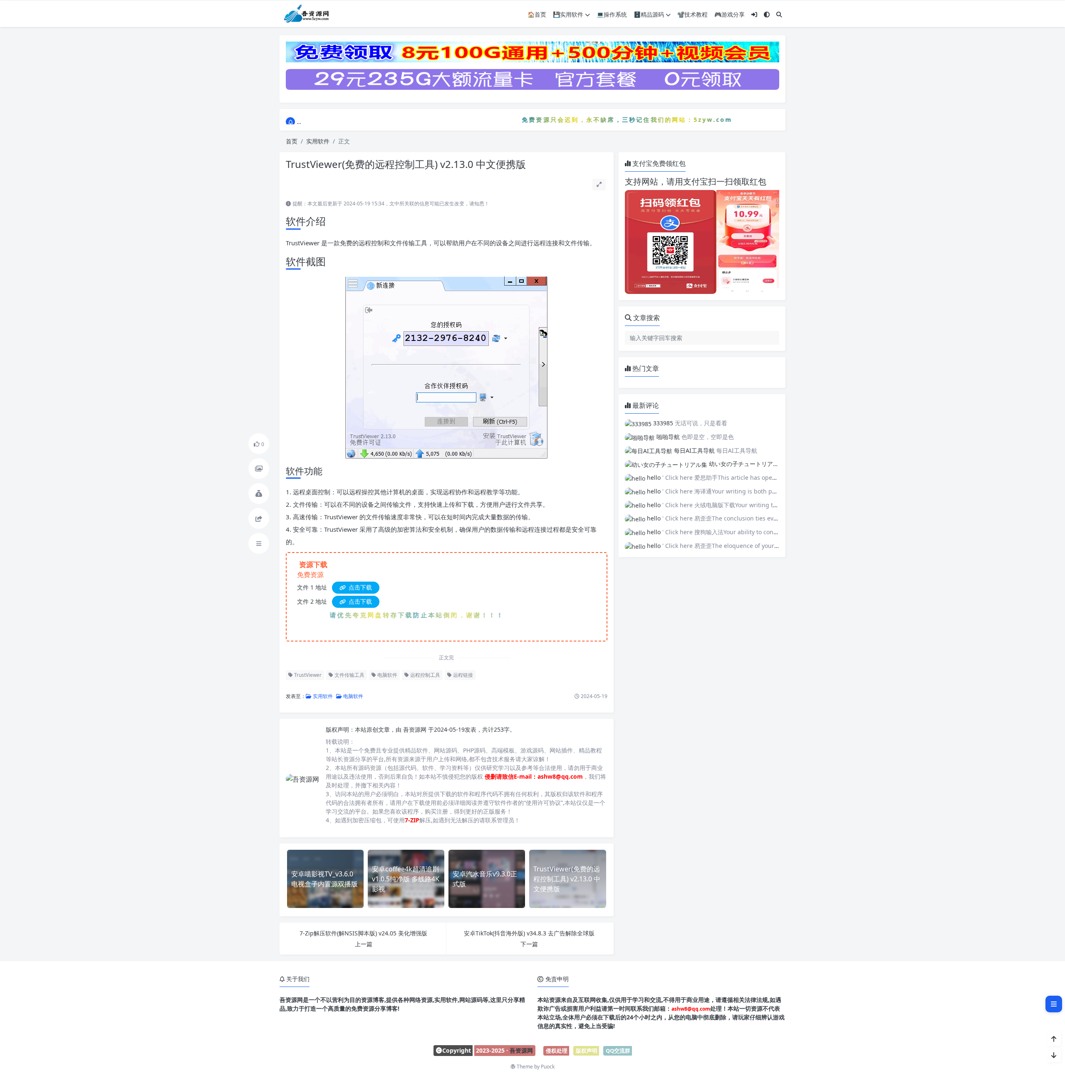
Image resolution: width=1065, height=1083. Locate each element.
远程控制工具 (424, 674)
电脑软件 (386, 674)
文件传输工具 (348, 674)
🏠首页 (537, 14)
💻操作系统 (612, 14)
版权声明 (586, 1050)
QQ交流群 (618, 1050)
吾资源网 (415, 729)
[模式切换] (766, 14)
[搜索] (779, 14)
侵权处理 (556, 1050)
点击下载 (359, 587)
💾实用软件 (568, 14)
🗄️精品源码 (649, 14)
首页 (291, 141)
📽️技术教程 (692, 14)
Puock (548, 1066)
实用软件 (317, 141)
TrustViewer (307, 674)
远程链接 (462, 674)
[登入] (754, 14)
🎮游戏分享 (729, 14)
